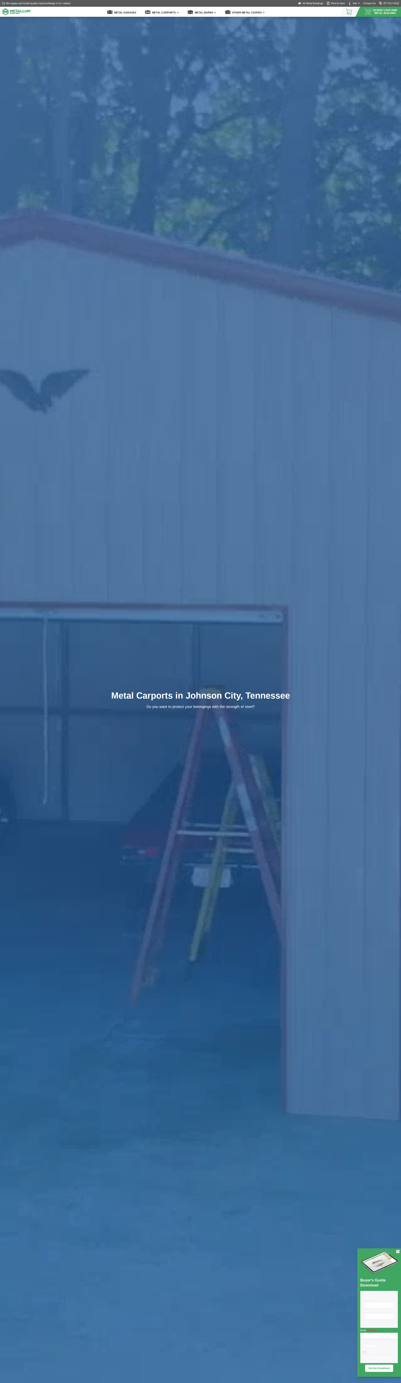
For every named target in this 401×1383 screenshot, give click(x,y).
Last (366, 1322)
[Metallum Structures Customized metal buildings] (16, 11)
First (366, 1311)
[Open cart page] (346, 12)
